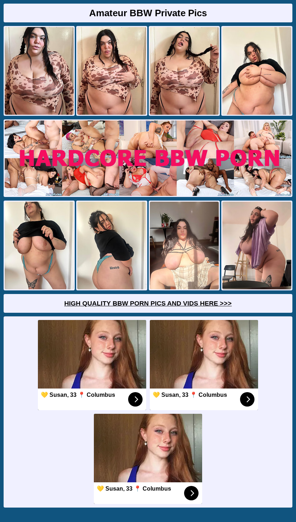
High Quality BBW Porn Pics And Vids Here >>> (148, 303)
